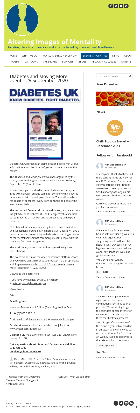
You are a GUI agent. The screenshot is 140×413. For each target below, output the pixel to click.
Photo (105, 271)
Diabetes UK (32, 362)
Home (13, 55)
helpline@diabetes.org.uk (25, 351)
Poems (15, 61)
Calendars (50, 61)
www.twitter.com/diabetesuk (25, 328)
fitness (54, 362)
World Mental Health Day (60, 55)
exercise (44, 362)
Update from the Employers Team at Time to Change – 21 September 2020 (23, 380)
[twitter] (115, 6)
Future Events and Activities (60, 359)
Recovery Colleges (104, 61)
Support (67, 61)
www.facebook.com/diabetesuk (39, 325)
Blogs (82, 61)
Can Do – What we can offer (75, 376)
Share (121, 211)
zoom (54, 366)
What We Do (30, 55)
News (115, 55)
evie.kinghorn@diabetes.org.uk (29, 283)
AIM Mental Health (115, 164)
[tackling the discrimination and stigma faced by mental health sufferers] (21, 35)
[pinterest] (126, 6)
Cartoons (31, 61)
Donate (126, 61)
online (62, 362)
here (36, 273)
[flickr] (121, 6)
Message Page (106, 345)
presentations (26, 366)
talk (37, 366)
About (128, 55)
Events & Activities (95, 55)
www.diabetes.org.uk (62, 319)
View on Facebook (105, 211)
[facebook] (110, 6)
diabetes (19, 362)
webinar (45, 366)
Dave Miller (20, 359)
